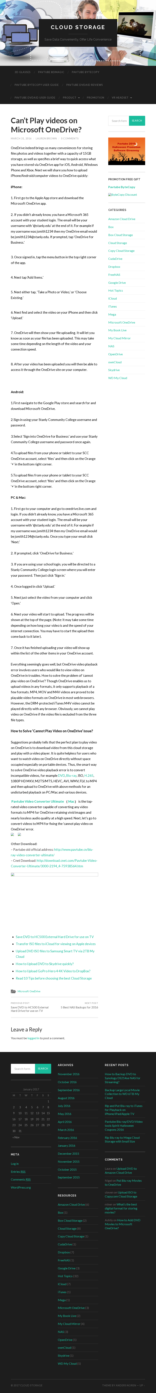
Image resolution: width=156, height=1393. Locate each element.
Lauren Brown (46, 138)
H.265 (88, 776)
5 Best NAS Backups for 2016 (79, 1005)
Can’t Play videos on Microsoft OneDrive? (46, 125)
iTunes (112, 306)
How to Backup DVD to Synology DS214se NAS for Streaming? (122, 1078)
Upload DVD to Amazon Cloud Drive (121, 1170)
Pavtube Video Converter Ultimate (37, 801)
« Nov (16, 1137)
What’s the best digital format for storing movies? (121, 1208)
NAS (111, 346)
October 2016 (67, 1082)
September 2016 (69, 1090)
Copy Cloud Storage (121, 250)
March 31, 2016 (21, 138)
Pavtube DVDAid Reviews (84, 84)
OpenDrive (115, 354)
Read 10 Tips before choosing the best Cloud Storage (54, 978)
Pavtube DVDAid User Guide (35, 97)
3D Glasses (23, 72)
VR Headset (120, 97)
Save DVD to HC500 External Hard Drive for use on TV (55, 937)
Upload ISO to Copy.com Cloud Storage (121, 1194)
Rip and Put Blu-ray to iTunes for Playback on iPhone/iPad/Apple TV (123, 1110)
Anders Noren (126, 1385)
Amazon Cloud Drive (121, 219)
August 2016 (66, 1098)
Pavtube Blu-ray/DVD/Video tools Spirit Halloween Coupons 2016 (124, 1125)
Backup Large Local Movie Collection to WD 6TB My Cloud (122, 1094)
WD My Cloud (117, 378)
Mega (112, 314)
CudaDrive (115, 258)
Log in (15, 1163)
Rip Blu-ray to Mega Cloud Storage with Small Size (122, 1139)
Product (69, 97)
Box (111, 227)
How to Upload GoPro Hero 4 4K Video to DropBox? (53, 971)
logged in (33, 1038)
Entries (18, 1171)
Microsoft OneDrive (29, 991)
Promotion (95, 97)
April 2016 (65, 1121)
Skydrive (114, 370)
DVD (61, 776)
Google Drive (117, 282)
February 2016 (67, 1137)
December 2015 (68, 1153)
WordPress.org (21, 1187)
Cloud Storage (78, 27)
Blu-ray (71, 776)
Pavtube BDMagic (51, 72)
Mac (71, 801)
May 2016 (64, 1114)
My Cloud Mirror (119, 338)
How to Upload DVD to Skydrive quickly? (45, 964)
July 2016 (64, 1106)
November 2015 (69, 1161)
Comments (21, 1179)
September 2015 (69, 1177)
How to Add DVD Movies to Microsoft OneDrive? (122, 1224)
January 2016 (66, 1145)
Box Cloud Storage (120, 235)
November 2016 (69, 1074)
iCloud (112, 298)
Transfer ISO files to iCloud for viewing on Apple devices (56, 944)
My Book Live (117, 330)
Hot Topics (115, 290)
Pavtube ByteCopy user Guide (37, 84)
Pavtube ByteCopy (85, 72)
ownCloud (115, 362)
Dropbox (114, 266)
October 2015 (67, 1169)
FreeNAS (114, 274)
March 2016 (66, 1129)
